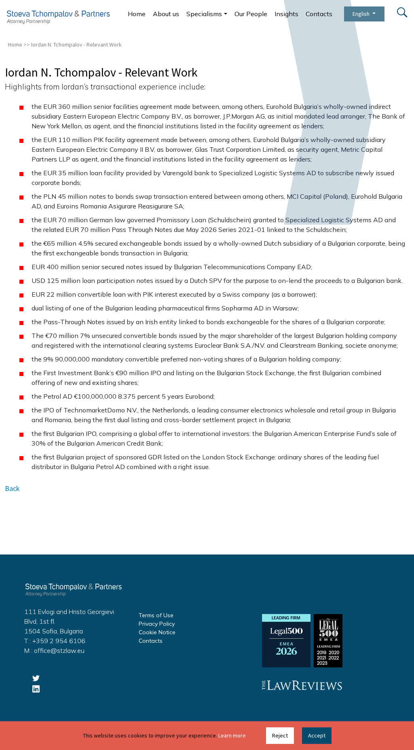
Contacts (319, 14)
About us (166, 14)
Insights (286, 14)
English (362, 13)
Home (137, 14)
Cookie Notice (157, 632)
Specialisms (204, 14)
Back (12, 488)
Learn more (232, 735)
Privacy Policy (157, 623)
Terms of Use (156, 615)
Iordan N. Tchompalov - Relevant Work (76, 44)
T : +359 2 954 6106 (54, 641)
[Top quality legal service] (58, 17)
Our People (250, 14)
